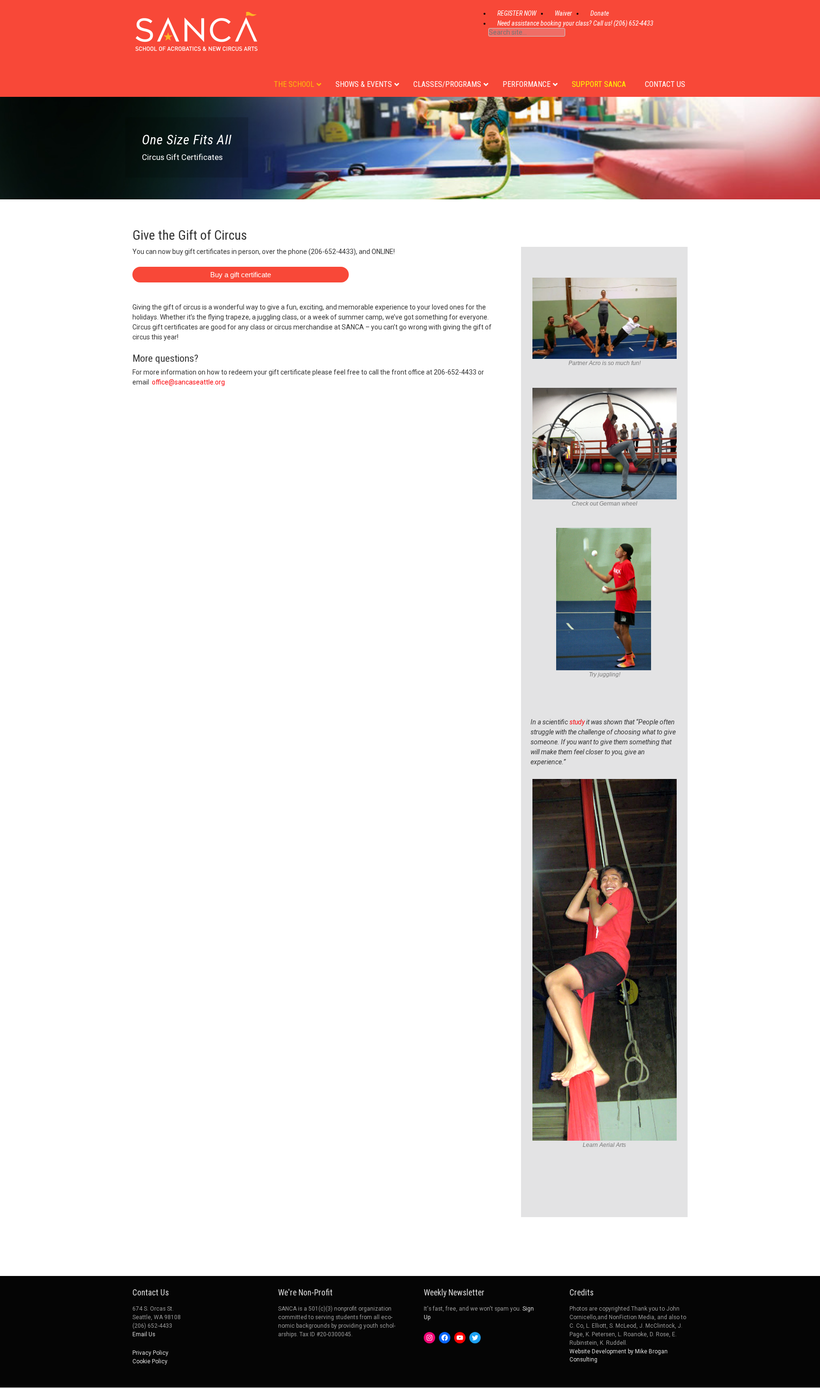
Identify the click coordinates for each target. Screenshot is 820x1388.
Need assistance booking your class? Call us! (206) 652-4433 (575, 23)
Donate (599, 13)
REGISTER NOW (516, 13)
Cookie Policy (150, 1361)
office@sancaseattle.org (188, 382)
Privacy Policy (150, 1353)
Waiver (563, 13)
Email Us (143, 1334)
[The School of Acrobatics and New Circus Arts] (196, 42)
